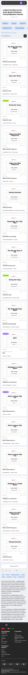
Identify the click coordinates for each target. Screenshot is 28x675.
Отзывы (2, 656)
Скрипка (17, 326)
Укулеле (22, 23)
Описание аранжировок (5, 654)
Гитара (14, 23)
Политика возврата (18, 642)
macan (7, 574)
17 (16, 570)
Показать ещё (21, 577)
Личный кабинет (4, 641)
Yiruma (22, 574)
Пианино (12, 93)
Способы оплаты (4, 635)
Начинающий (20, 28)
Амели (3, 577)
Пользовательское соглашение (20, 640)
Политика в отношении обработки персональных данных (19, 637)
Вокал (16, 64)
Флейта (5, 23)
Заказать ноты (4, 652)
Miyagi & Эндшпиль (15, 574)
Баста (15, 577)
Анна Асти (9, 577)
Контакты (3, 636)
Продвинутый (7, 28)
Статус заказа (4, 643)
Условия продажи (18, 635)
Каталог (2, 649)
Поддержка (3, 638)
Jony (3, 574)
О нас (16, 633)
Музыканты (3, 651)
